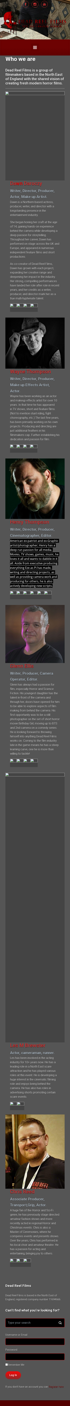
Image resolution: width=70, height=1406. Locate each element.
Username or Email (16, 1334)
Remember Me (16, 1364)
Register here (56, 1386)
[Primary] (35, 47)
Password (11, 1349)
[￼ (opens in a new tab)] (20, 307)
